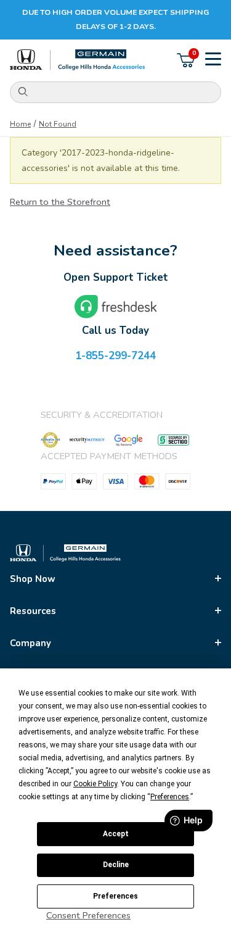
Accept (116, 833)
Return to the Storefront (60, 202)
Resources (33, 611)
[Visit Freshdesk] (116, 306)
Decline (116, 864)
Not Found (57, 124)
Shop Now (32, 579)
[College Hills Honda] (77, 60)
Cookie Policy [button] (95, 783)
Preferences (115, 896)
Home (20, 124)
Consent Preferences (88, 915)
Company (30, 643)
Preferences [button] (169, 796)
